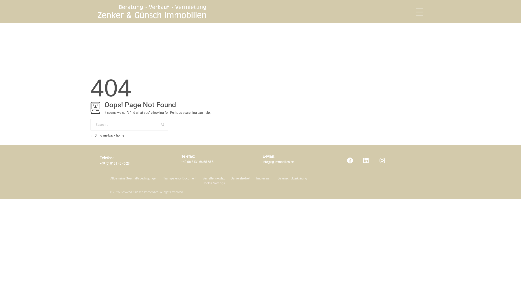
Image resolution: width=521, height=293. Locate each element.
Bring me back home (109, 135)
